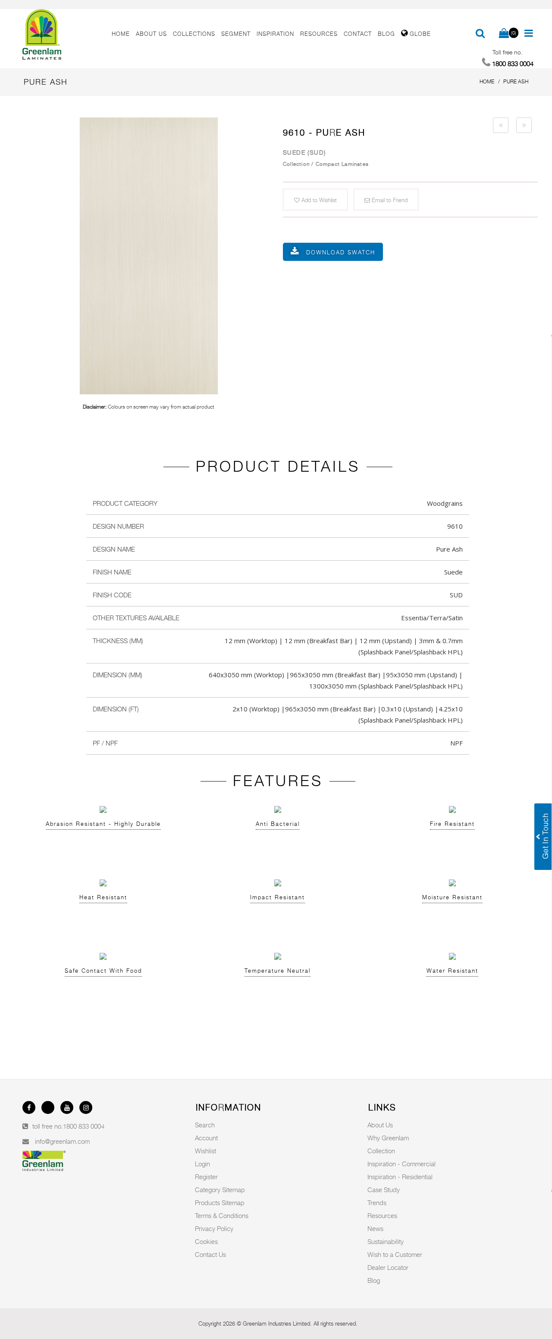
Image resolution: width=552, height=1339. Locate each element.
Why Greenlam (388, 1138)
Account (206, 1138)
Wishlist (205, 1151)
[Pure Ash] (148, 255)
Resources (382, 1215)
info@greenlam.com (62, 1141)
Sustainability (385, 1241)
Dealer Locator (387, 1267)
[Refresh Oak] (500, 125)
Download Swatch (340, 252)
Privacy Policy (214, 1228)
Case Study (383, 1189)
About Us (380, 1125)
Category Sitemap (220, 1189)
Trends (376, 1202)
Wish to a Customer (394, 1254)
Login (202, 1164)
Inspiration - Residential (400, 1176)
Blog (373, 1280)
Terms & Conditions (221, 1215)
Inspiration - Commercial (401, 1164)
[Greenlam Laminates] (62, 34)
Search (205, 1125)
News (375, 1228)
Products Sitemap (220, 1202)
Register (206, 1176)
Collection (381, 1151)
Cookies (206, 1241)
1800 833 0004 (83, 1126)
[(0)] (504, 34)
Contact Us (210, 1254)
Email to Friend (389, 200)
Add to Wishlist (318, 200)
